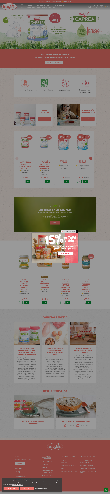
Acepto (26, 489)
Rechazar (11, 489)
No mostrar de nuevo (69, 231)
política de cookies (17, 484)
